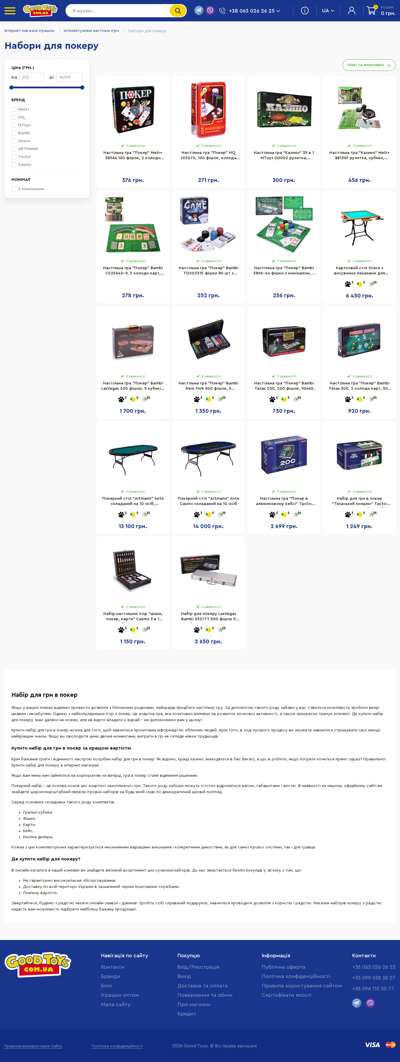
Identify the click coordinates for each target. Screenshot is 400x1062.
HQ (21, 117)
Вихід (184, 976)
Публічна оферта (283, 967)
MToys (24, 125)
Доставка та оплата (202, 985)
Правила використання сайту (33, 1046)
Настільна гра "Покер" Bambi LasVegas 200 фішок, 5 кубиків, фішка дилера (133, 386)
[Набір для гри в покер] (359, 455)
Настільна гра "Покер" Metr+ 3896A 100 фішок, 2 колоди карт (132, 156)
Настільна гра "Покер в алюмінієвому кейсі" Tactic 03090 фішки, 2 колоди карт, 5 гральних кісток (283, 502)
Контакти (112, 967)
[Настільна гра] (133, 109)
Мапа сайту (116, 1004)
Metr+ (24, 109)
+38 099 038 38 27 (373, 977)
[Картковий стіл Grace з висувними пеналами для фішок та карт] (359, 224)
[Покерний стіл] (133, 455)
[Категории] (10, 10)
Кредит (186, 1013)
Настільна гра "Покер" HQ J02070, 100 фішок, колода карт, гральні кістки (208, 156)
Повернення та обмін (205, 995)
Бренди (110, 976)
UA (325, 10)
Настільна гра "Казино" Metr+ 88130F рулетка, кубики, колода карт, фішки (359, 156)
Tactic (24, 157)
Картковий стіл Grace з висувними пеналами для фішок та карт (359, 271)
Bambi (24, 133)
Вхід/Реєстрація (198, 967)
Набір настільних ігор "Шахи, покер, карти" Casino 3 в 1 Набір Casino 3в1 (133, 617)
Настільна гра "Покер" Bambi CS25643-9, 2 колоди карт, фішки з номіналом (133, 271)
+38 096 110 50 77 (373, 988)
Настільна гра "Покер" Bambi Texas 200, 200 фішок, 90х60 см (284, 386)
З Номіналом (31, 189)
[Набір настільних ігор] (133, 570)
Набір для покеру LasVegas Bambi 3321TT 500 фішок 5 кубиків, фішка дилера (208, 617)
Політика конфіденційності (296, 976)
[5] (359, 284)
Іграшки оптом (120, 995)
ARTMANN (28, 149)
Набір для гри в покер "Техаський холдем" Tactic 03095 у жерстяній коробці (359, 502)
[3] (347, 284)
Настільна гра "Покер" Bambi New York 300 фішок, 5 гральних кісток (208, 386)
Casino (24, 165)
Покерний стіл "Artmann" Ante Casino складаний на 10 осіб (208, 501)
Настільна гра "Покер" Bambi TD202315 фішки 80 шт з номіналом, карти (208, 271)
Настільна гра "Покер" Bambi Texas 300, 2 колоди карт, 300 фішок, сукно (359, 386)
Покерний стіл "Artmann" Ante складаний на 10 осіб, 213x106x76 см (133, 502)
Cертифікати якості (286, 995)
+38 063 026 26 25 (374, 967)
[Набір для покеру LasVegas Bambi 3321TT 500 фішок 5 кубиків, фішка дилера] (208, 570)
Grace (24, 141)
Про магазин (193, 1004)
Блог (107, 985)
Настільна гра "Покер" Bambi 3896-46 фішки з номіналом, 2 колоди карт (284, 271)
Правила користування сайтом (302, 985)
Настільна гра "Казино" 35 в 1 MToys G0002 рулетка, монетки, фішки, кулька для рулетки (284, 156)
